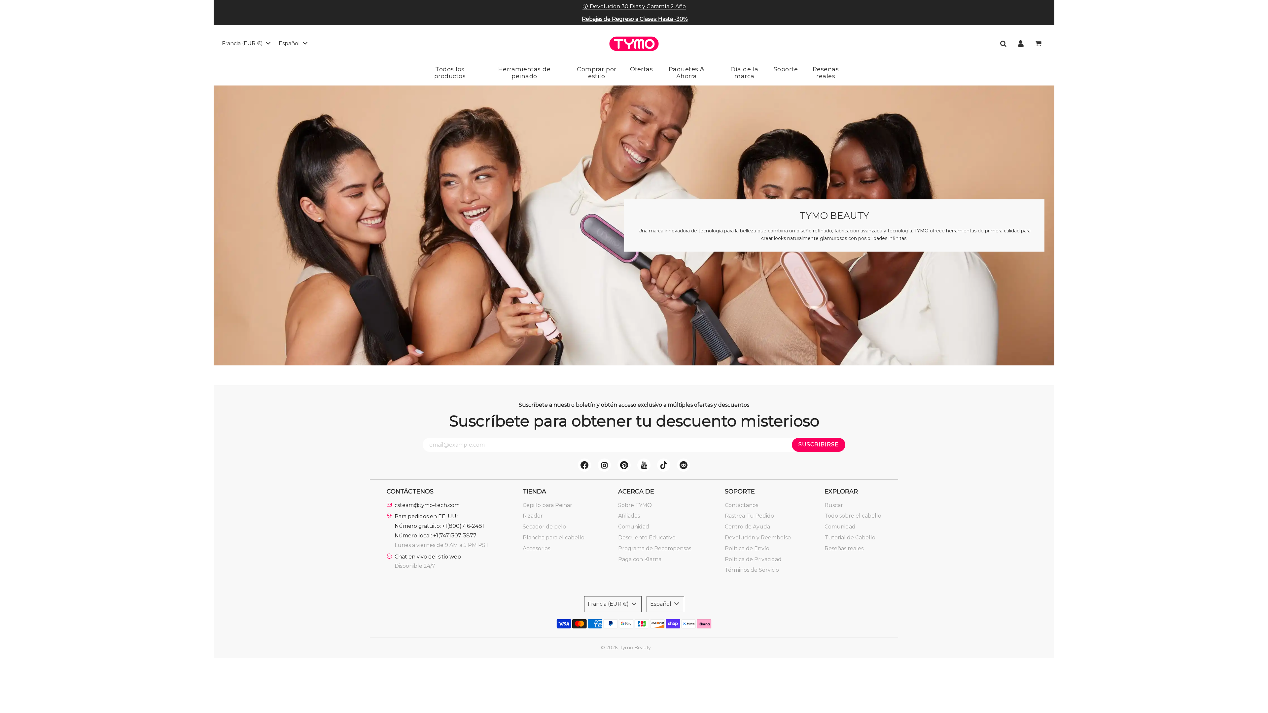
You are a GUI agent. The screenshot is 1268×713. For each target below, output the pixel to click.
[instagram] (604, 465)
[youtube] (644, 465)
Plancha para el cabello (553, 537)
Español (290, 43)
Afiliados (629, 516)
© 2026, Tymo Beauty (626, 648)
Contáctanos (741, 505)
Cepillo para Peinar (547, 505)
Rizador (533, 516)
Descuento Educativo (647, 537)
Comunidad (633, 527)
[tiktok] (663, 465)
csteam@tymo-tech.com (427, 505)
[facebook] (584, 465)
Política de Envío (747, 548)
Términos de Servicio (752, 570)
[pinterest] (624, 465)
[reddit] (683, 465)
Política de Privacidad (753, 559)
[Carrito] (1039, 43)
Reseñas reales (844, 548)
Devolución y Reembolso (758, 537)
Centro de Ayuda (747, 527)
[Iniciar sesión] (1021, 43)
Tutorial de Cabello (850, 537)
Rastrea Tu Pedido (749, 516)
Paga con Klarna (639, 559)
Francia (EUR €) (243, 43)
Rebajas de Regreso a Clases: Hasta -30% (635, 19)
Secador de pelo (544, 527)
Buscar (834, 505)
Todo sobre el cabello (853, 516)
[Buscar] (1003, 43)
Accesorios (536, 548)
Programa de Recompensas (654, 548)
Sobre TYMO (635, 505)
